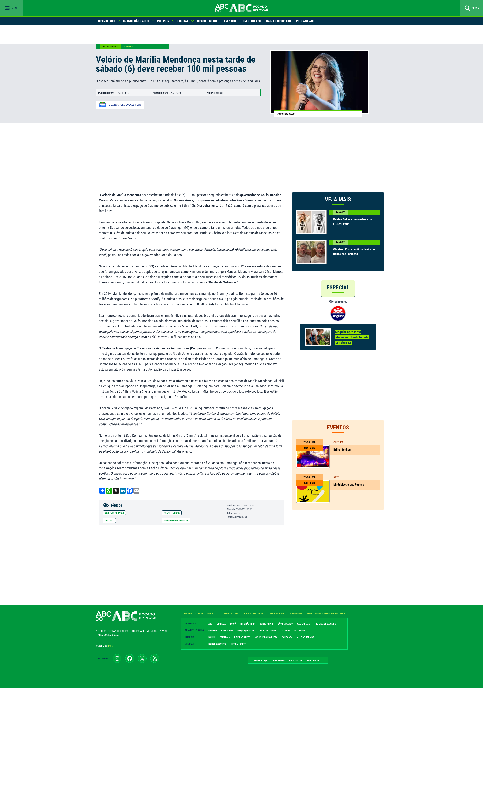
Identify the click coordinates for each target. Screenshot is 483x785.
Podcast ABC (305, 21)
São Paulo (299, 630)
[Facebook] (129, 658)
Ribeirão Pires (247, 623)
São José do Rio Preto (266, 637)
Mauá (233, 623)
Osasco (286, 630)
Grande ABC (106, 21)
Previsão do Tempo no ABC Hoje (326, 613)
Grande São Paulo (136, 21)
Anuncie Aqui (260, 660)
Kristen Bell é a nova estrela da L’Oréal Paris (352, 222)
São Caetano (303, 623)
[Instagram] (117, 658)
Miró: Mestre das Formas (348, 484)
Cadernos (296, 613)
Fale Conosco (314, 660)
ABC (210, 623)
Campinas (225, 637)
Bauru (211, 637)
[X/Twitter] (142, 658)
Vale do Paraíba (305, 637)
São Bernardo (285, 623)
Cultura (109, 520)
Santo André (266, 623)
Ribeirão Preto (242, 637)
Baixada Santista (217, 644)
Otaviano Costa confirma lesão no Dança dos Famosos (354, 252)
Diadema (221, 623)
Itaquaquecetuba (246, 630)
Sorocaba (287, 637)
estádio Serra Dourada (176, 520)
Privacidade (295, 660)
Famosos (128, 46)
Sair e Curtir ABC (278, 21)
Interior (163, 21)
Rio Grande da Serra (325, 623)
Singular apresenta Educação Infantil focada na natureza (352, 337)
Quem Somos (278, 660)
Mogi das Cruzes (268, 630)
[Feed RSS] (154, 658)
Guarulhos (227, 630)
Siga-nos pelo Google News (125, 104)
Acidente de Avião (114, 513)
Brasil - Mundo (208, 21)
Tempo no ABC (251, 21)
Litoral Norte (238, 644)
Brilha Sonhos (342, 449)
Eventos (230, 21)
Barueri (212, 630)
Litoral (182, 21)
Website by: (104, 645)
